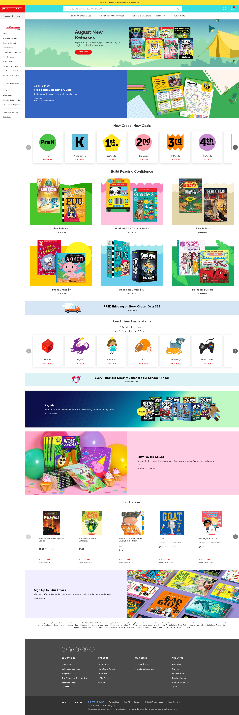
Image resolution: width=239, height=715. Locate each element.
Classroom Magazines (12, 105)
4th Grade (207, 156)
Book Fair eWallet (10, 71)
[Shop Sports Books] (143, 346)
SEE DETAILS (132, 310)
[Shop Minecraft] (48, 346)
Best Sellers (8, 48)
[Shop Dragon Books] (79, 346)
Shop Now (47, 160)
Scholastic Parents (11, 83)
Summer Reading (10, 38)
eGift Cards (8, 61)
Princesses (111, 359)
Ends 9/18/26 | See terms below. (44, 100)
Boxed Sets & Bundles (12, 52)
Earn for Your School (12, 66)
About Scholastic (174, 702)
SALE (5, 34)
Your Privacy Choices (132, 702)
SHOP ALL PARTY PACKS (146, 468)
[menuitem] (82, 15)
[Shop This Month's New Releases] (162, 43)
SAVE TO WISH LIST (47, 562)
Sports (143, 359)
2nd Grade (143, 156)
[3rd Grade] (175, 142)
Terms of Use (114, 702)
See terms (135, 2)
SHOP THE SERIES (50, 414)
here (174, 709)
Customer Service (10, 112)
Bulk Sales (7, 117)
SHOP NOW (38, 98)
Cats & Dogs (175, 359)
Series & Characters (141, 16)
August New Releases (89, 34)
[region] (132, 537)
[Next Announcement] (235, 2)
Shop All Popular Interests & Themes (130, 331)
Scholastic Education (12, 100)
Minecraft (47, 359)
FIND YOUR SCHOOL (132, 382)
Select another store (12, 16)
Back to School (9, 43)
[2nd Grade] (143, 142)
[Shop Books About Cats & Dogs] (175, 346)
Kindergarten (80, 156)
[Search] (178, 8)
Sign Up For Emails (11, 75)
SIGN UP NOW (39, 598)
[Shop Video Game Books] (207, 346)
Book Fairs (7, 95)
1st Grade (111, 156)
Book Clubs (8, 91)
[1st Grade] (111, 142)
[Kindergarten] (79, 142)
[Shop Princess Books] (111, 346)
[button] (28, 537)
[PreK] (48, 142)
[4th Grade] (207, 142)
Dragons (80, 359)
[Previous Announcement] (3, 2)
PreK (48, 156)
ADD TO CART (44, 559)
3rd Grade (175, 156)
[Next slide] (235, 147)
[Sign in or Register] (224, 8)
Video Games (207, 359)
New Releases (9, 57)
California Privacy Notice (154, 702)
